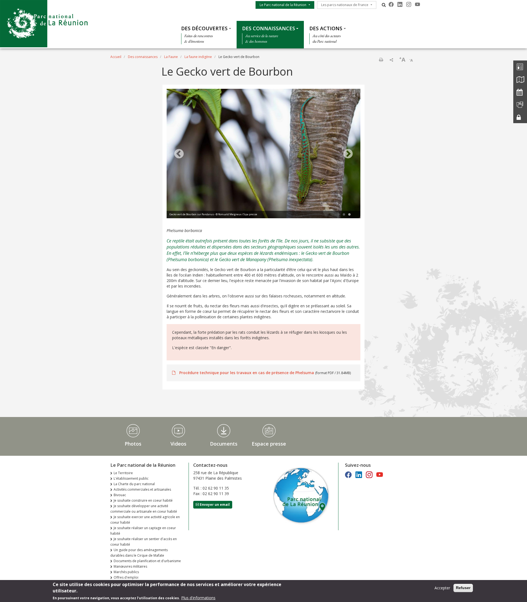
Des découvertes (204, 28)
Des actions (325, 28)
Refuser (463, 588)
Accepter (442, 587)
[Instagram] (408, 4)
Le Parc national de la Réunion (283, 4)
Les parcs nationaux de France (344, 4)
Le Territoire (123, 473)
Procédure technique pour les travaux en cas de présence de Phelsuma (246, 372)
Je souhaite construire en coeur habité (143, 500)
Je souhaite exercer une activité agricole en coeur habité (145, 520)
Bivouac (120, 495)
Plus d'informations (198, 597)
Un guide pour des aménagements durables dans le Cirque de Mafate (139, 553)
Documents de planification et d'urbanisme (147, 561)
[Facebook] (391, 4)
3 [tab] (349, 214)
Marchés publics (126, 572)
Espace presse (269, 443)
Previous (178, 154)
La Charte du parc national (134, 484)
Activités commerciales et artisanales (142, 489)
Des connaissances (268, 28)
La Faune (171, 56)
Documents (223, 443)
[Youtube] (417, 4)
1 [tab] (338, 214)
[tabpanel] (263, 154)
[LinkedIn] (399, 4)
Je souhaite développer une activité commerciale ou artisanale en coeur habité (143, 509)
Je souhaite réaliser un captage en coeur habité (143, 531)
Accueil (115, 56)
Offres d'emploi (126, 577)
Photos (133, 443)
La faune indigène (198, 56)
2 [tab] (344, 214)
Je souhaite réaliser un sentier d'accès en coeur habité (143, 542)
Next (348, 154)
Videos (178, 443)
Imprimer (381, 59)
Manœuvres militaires (130, 566)
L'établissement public (131, 478)
